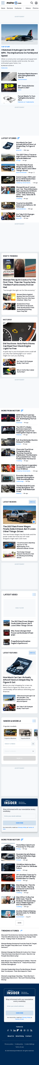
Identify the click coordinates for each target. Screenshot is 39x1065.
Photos (35, 8)
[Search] (32, 3)
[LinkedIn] (15, 1030)
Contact (28, 1036)
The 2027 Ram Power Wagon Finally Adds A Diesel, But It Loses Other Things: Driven (26, 168)
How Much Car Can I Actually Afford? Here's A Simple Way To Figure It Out (26, 145)
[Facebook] (8, 1030)
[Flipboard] (18, 1030)
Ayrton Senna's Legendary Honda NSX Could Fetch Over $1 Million (26, 467)
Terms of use (19, 1047)
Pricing (18, 849)
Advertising (20, 1036)
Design (18, 160)
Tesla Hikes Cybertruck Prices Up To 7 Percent (25, 846)
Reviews (10, 8)
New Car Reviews (21, 172)
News (3, 8)
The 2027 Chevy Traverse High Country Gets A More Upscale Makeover (26, 156)
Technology (20, 481)
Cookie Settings (29, 1044)
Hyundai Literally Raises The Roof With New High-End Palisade (26, 856)
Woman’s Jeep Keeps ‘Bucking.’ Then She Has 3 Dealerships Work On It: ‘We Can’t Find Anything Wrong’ (18, 978)
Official (18, 860)
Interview (19, 422)
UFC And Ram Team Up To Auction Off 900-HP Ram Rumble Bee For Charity (26, 877)
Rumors (18, 444)
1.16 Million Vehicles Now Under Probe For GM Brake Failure (26, 866)
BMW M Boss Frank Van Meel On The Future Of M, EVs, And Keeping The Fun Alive (26, 418)
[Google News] (21, 1030)
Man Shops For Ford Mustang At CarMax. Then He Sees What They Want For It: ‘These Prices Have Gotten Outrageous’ (18, 962)
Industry (18, 435)
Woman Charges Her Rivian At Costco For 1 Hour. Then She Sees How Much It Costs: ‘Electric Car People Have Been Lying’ (18, 954)
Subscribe (19, 823)
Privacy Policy (22, 827)
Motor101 (19, 150)
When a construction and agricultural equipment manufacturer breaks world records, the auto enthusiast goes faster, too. (19, 61)
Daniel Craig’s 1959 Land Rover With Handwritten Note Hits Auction (25, 179)
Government (22, 79)
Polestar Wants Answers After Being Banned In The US (27, 75)
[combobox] (19, 743)
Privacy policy (9, 1044)
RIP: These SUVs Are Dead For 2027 (26, 87)
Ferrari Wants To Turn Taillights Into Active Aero (26, 98)
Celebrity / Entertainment (23, 183)
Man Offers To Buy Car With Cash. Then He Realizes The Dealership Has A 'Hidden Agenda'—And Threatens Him (25, 901)
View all (32, 502)
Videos (28, 8)
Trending (19, 198)
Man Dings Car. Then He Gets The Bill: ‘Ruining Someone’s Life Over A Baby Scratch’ (25, 888)
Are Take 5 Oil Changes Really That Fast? (25, 215)
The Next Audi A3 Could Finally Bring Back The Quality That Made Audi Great (25, 488)
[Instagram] (25, 1030)
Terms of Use (19, 1019)
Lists (19, 90)
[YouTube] (28, 1030)
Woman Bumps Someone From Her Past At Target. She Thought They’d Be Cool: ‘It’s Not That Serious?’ (19, 945)
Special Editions (21, 209)
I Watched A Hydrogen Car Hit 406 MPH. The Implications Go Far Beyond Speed (19, 52)
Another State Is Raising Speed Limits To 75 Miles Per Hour (26, 913)
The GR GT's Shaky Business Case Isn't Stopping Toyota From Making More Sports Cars (26, 430)
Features (18, 8)
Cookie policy (19, 1044)
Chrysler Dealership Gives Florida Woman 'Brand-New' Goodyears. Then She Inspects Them (18, 970)
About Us (10, 1036)
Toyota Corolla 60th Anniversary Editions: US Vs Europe (26, 205)
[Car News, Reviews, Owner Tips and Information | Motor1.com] (14, 3)
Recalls (18, 870)
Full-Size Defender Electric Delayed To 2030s (27, 441)
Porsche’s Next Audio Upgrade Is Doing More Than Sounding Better (25, 477)
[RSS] (31, 1030)
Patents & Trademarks (26, 102)
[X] (11, 1030)
